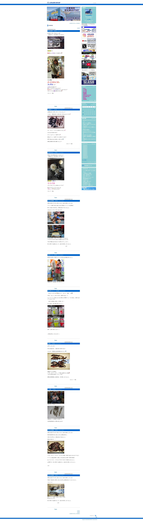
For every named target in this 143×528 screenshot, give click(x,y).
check (84, 88)
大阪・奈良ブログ (86, 175)
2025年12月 (85, 156)
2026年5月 (85, 149)
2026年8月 (85, 145)
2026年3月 (85, 152)
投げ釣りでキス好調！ (87, 135)
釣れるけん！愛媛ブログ (88, 185)
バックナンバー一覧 (91, 162)
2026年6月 (85, 148)
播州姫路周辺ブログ (87, 178)
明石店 (84, 97)
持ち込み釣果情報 (56, 200)
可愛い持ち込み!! (56, 152)
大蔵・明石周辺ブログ (87, 174)
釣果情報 (85, 99)
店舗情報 (85, 93)
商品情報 (85, 92)
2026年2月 (85, 153)
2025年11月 (85, 157)
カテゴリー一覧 (92, 100)
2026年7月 (85, 146)
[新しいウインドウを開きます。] (89, 189)
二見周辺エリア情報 (87, 173)
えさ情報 (85, 89)
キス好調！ (55, 389)
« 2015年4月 (71, 23)
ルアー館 (88, 19)
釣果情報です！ (55, 109)
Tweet (55, 106)
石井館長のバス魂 (86, 183)
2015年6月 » (78, 23)
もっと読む (84, 159)
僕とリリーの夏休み (87, 122)
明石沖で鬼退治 (86, 129)
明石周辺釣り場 (86, 96)
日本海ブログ (85, 179)
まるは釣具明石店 (89, 15)
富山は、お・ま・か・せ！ (88, 177)
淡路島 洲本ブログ (87, 181)
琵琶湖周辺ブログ (86, 182)
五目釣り (54, 343)
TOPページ (74, 23)
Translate (85, 25)
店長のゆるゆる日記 (87, 95)
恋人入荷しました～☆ (56, 290)
